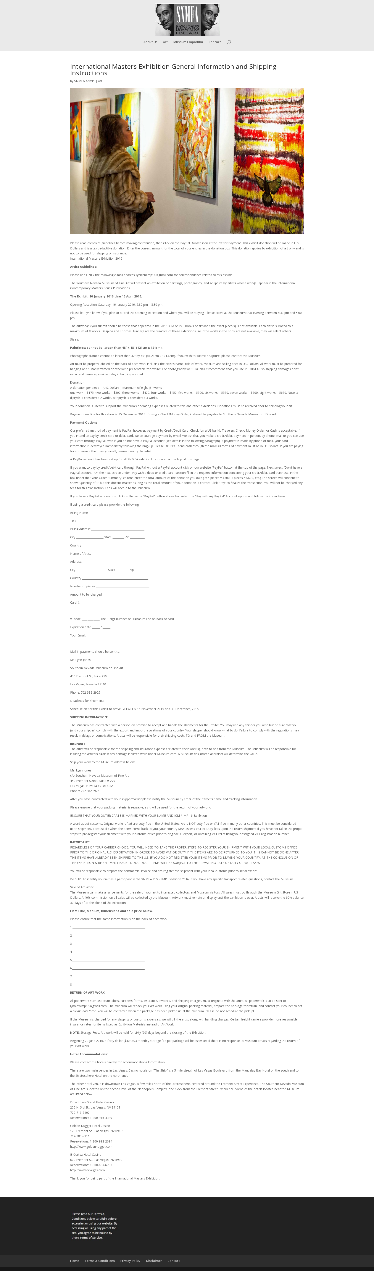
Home (74, 1261)
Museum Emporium (188, 42)
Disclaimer (154, 1261)
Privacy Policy (130, 1261)
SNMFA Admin (84, 81)
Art (165, 42)
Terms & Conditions (100, 1261)
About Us (150, 42)
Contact (215, 42)
